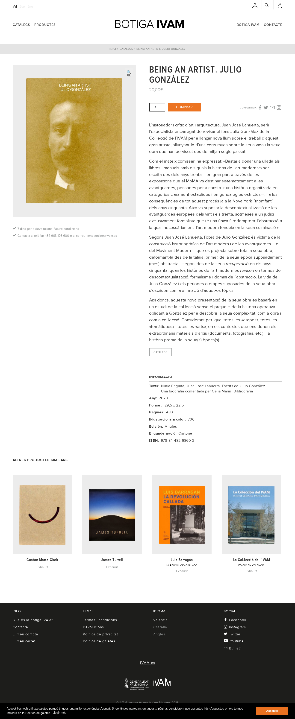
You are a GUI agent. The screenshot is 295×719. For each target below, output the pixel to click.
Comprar (184, 107)
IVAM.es (147, 663)
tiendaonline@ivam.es (101, 235)
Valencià (160, 620)
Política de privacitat (100, 634)
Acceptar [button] (272, 711)
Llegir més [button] (59, 712)
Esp (22, 6)
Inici (112, 48)
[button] (129, 72)
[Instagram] (279, 107)
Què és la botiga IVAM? (33, 620)
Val (15, 6)
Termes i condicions (100, 620)
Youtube (237, 641)
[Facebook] (260, 107)
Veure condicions (66, 229)
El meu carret (24, 641)
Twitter (235, 634)
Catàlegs (21, 24)
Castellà (160, 627)
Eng (30, 6)
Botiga (149, 24)
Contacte (273, 24)
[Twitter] (266, 108)
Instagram (237, 627)
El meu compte (25, 634)
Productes (45, 24)
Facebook (237, 620)
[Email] (272, 108)
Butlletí (235, 648)
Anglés (159, 634)
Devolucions (93, 627)
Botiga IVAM (248, 24)
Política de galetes (99, 641)
